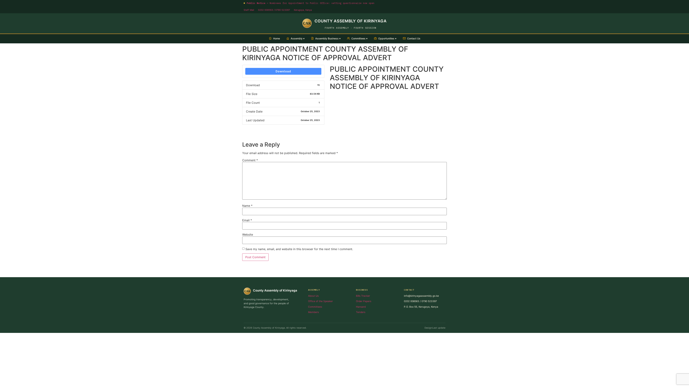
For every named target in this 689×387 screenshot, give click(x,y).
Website (247, 234)
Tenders (360, 312)
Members (313, 312)
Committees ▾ (359, 38)
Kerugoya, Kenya (303, 10)
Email (247, 220)
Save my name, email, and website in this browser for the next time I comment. (299, 249)
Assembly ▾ (297, 38)
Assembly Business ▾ (328, 38)
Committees (315, 306)
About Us (313, 295)
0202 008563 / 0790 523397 (274, 10)
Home (276, 38)
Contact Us (413, 38)
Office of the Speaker (320, 301)
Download (283, 71)
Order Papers (363, 301)
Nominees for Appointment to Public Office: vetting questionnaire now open (310, 3)
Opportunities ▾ (387, 38)
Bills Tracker (363, 295)
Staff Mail (249, 10)
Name (247, 205)
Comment (250, 160)
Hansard (361, 306)
